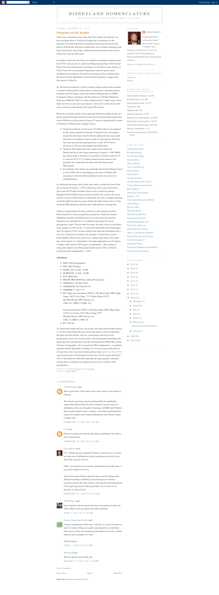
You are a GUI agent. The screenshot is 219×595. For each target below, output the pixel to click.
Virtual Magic (133, 203)
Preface (130, 80)
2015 (133, 280)
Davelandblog (133, 159)
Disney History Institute (137, 228)
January (136, 330)
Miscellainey (133, 174)
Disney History (133, 163)
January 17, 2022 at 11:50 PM (81, 561)
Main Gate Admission (136, 225)
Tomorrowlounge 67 (136, 239)
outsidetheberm (70, 386)
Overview (131, 77)
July (135, 309)
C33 (65, 429)
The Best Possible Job (136, 214)
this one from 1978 (112, 351)
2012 (133, 289)
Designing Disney (135, 243)
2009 (133, 336)
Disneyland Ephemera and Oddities (142, 247)
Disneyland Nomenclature (110, 13)
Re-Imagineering (134, 152)
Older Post (117, 573)
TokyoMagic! (70, 500)
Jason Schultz (70, 448)
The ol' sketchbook (135, 166)
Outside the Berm (134, 177)
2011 (133, 293)
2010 (133, 297)
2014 (133, 285)
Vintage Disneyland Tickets (76, 520)
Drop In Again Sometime (138, 250)
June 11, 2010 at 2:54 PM (78, 545)
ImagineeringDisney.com (138, 221)
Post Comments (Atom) (78, 579)
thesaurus (71, 371)
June (135, 313)
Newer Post (61, 573)
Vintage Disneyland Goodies (139, 185)
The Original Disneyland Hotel (140, 199)
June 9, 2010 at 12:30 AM (78, 512)
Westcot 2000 (133, 207)
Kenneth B (68, 552)
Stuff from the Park (135, 148)
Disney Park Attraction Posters (140, 236)
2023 (133, 264)
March (136, 317)
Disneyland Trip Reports (137, 192)
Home (89, 573)
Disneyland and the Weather (144, 325)
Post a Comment (64, 568)
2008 (133, 340)
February (137, 322)
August (136, 305)
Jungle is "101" (133, 196)
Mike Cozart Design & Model (140, 232)
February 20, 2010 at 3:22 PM (81, 441)
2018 (133, 272)
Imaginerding (133, 170)
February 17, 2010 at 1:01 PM (81, 422)
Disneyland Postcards (136, 218)
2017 (133, 276)
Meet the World (134, 210)
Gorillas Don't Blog (135, 156)
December (137, 301)
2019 (133, 268)
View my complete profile (141, 64)
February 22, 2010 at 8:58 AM (82, 493)
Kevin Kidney (133, 188)
